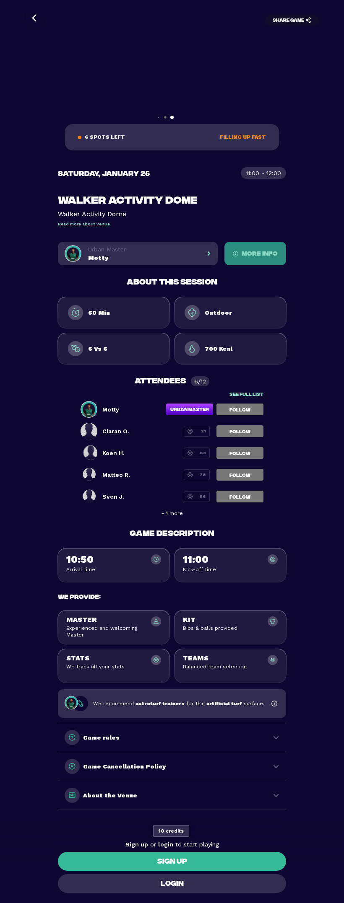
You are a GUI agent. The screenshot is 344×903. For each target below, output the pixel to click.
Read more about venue (84, 224)
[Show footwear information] (274, 704)
